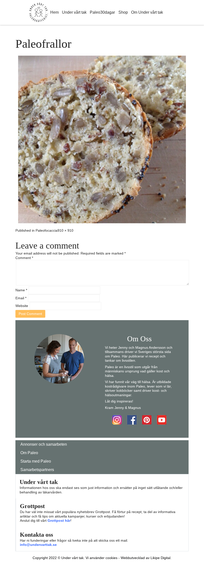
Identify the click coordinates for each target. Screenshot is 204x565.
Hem (54, 12)
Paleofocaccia (46, 230)
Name (21, 290)
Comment (24, 258)
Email (20, 298)
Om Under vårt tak (147, 12)
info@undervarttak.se (38, 545)
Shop (123, 12)
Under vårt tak (74, 12)
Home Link (39, 12)
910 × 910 (65, 230)
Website (21, 306)
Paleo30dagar (102, 12)
